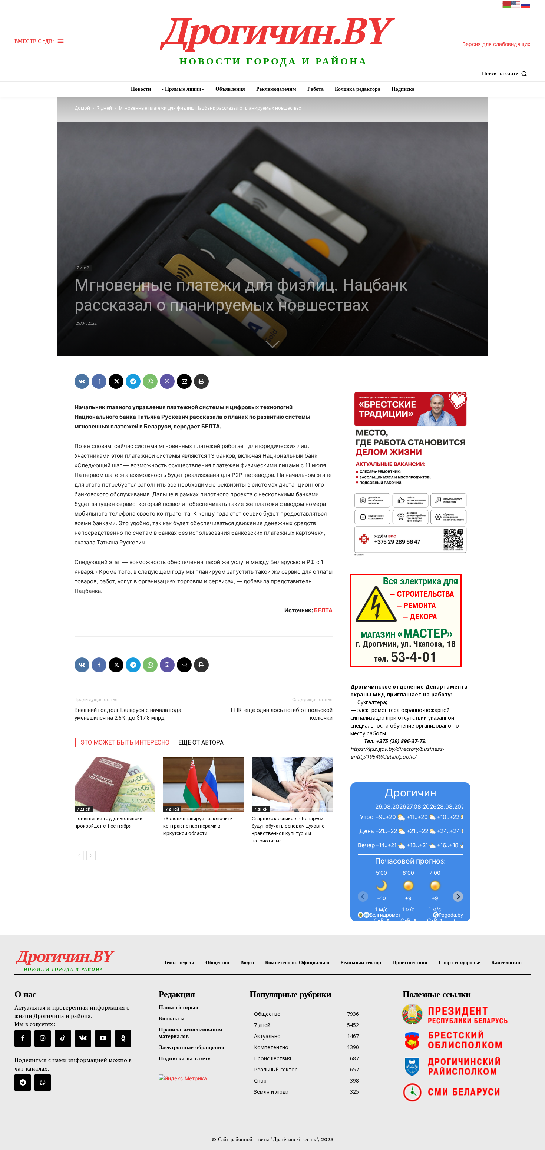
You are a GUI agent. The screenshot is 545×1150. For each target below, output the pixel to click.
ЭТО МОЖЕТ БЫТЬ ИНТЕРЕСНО (124, 742)
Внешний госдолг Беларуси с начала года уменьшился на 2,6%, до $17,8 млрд (128, 714)
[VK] (82, 381)
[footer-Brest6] (465, 1040)
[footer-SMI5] (465, 1092)
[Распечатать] (201, 381)
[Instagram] (42, 1038)
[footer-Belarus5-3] (465, 1014)
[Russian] (526, 4)
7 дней (104, 108)
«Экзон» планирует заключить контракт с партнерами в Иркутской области (198, 826)
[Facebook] (99, 381)
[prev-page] (79, 855)
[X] (116, 381)
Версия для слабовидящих (496, 44)
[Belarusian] (506, 4)
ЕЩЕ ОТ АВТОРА (201, 742)
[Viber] (167, 381)
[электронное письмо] (184, 381)
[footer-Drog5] (465, 1066)
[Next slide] (458, 896)
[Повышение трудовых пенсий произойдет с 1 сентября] (115, 784)
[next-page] (91, 855)
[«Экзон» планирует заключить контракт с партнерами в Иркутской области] (203, 784)
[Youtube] (103, 1038)
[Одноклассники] (123, 1038)
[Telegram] (133, 381)
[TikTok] (62, 1038)
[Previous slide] (363, 896)
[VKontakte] (83, 1038)
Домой (82, 108)
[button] (506, 73)
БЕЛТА (323, 610)
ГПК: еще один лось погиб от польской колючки (282, 714)
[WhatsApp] (150, 381)
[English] (516, 4)
